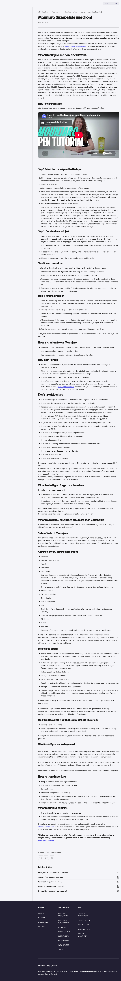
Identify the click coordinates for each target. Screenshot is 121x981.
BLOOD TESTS (63, 941)
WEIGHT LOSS (63, 945)
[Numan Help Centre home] (2, 3)
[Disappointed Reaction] (40, 857)
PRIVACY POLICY (84, 925)
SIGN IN (41, 913)
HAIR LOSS (62, 927)
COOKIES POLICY (84, 929)
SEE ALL (61, 949)
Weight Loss (56, 12)
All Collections (43, 12)
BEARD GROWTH (64, 932)
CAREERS (41, 918)
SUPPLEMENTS (63, 936)
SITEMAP (41, 926)
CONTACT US (43, 922)
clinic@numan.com (66, 386)
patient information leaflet (76, 46)
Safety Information (70, 12)
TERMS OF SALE (84, 920)
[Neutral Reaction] (46, 857)
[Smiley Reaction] (52, 857)
